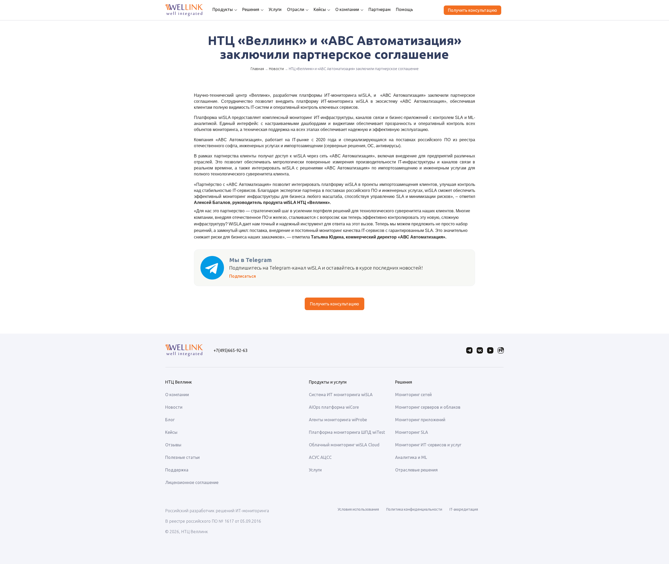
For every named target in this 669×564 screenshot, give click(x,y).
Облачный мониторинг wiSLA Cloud (344, 444)
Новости (276, 69)
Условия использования (358, 509)
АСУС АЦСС (320, 457)
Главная (257, 69)
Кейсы (320, 9)
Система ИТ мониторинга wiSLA (341, 394)
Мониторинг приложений (420, 419)
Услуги (275, 9)
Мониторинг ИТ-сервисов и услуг (428, 444)
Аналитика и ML (411, 457)
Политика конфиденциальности (414, 509)
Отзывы (173, 444)
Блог (170, 419)
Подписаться (242, 276)
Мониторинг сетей (413, 394)
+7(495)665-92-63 (230, 350)
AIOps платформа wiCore (334, 407)
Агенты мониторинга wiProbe (338, 419)
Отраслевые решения (416, 470)
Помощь (404, 9)
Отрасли (295, 9)
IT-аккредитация (463, 509)
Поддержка (176, 470)
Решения (250, 9)
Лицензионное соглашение (191, 482)
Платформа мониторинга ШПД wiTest (347, 432)
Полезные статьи (182, 457)
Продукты (222, 9)
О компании (347, 9)
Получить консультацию (472, 10)
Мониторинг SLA (411, 432)
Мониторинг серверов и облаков (427, 407)
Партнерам (379, 9)
